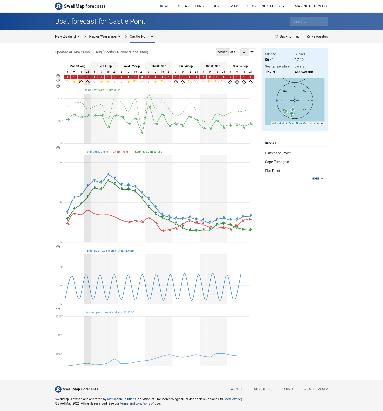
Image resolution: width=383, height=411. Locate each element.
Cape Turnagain (277, 162)
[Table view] (252, 52)
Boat (164, 6)
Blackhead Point (278, 153)
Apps (288, 389)
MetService (233, 399)
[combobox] (309, 21)
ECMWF (222, 52)
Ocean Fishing (191, 6)
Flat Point (272, 171)
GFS (232, 52)
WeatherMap (316, 389)
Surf (217, 6)
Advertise (263, 389)
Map (234, 6)
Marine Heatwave (311, 6)
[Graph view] (244, 52)
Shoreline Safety (264, 6)
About (237, 389)
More (315, 178)
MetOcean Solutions (121, 399)
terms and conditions (135, 403)
